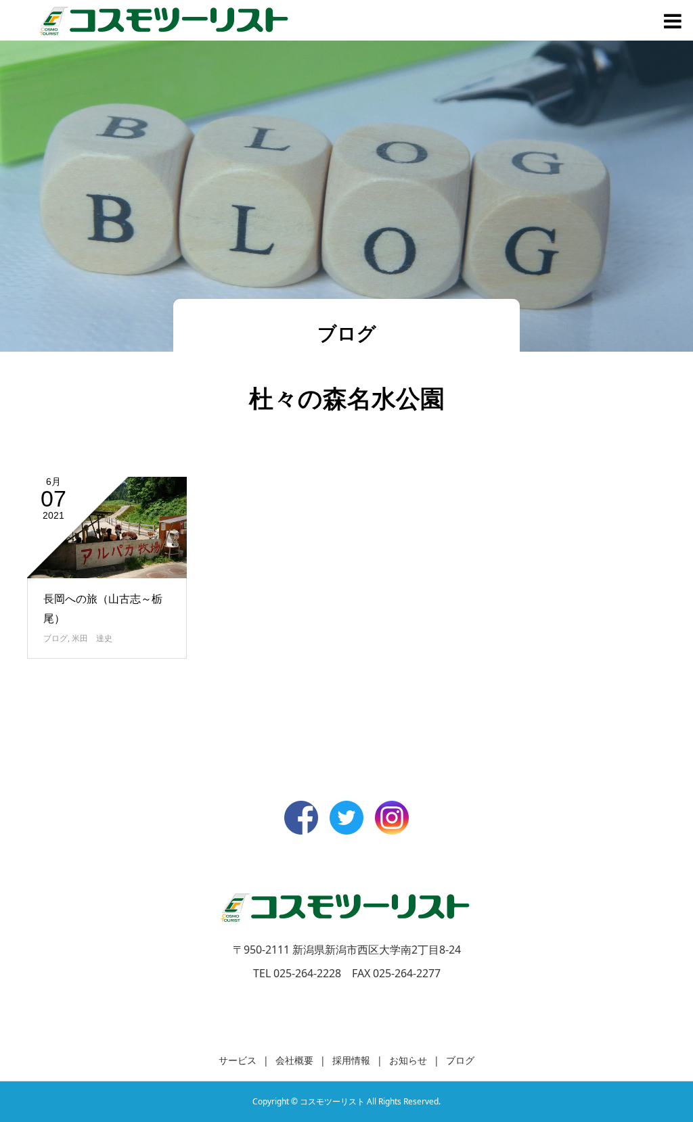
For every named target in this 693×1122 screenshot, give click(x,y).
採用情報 (351, 1060)
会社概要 (294, 1060)
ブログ (55, 638)
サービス (237, 1060)
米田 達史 (92, 638)
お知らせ (408, 1060)
